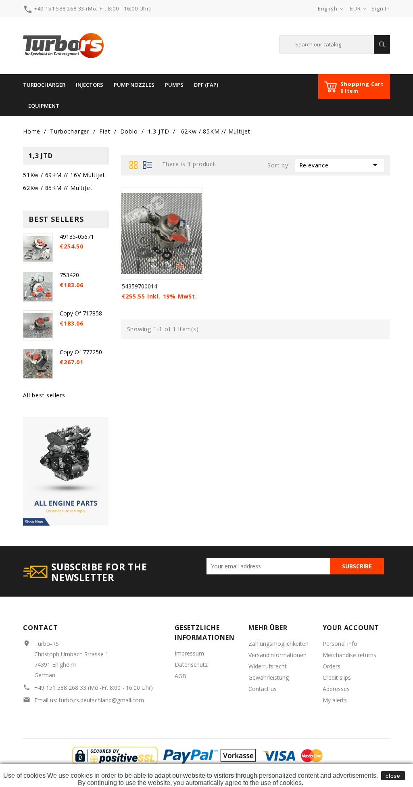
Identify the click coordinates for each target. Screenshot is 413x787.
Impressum (189, 653)
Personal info (340, 643)
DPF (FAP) (206, 84)
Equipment (43, 105)
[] (382, 44)
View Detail (148, 272)
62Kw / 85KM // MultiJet (57, 188)
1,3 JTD (41, 155)
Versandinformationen (277, 655)
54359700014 (139, 286)
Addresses (336, 689)
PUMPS (174, 84)
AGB (180, 676)
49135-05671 (77, 236)
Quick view (194, 194)
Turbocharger (44, 84)
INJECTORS (89, 84)
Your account (351, 627)
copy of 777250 (81, 352)
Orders (331, 666)
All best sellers (44, 395)
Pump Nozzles (134, 84)
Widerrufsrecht (267, 666)
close (393, 775)
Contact (40, 627)
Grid (133, 165)
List (148, 165)
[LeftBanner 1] (65, 470)
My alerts (335, 700)
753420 (69, 275)
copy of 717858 (81, 313)
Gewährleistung (268, 677)
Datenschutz (191, 664)
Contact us (262, 689)
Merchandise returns (349, 655)
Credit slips (337, 677)
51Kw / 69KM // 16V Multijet (64, 175)
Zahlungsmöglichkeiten (278, 643)
